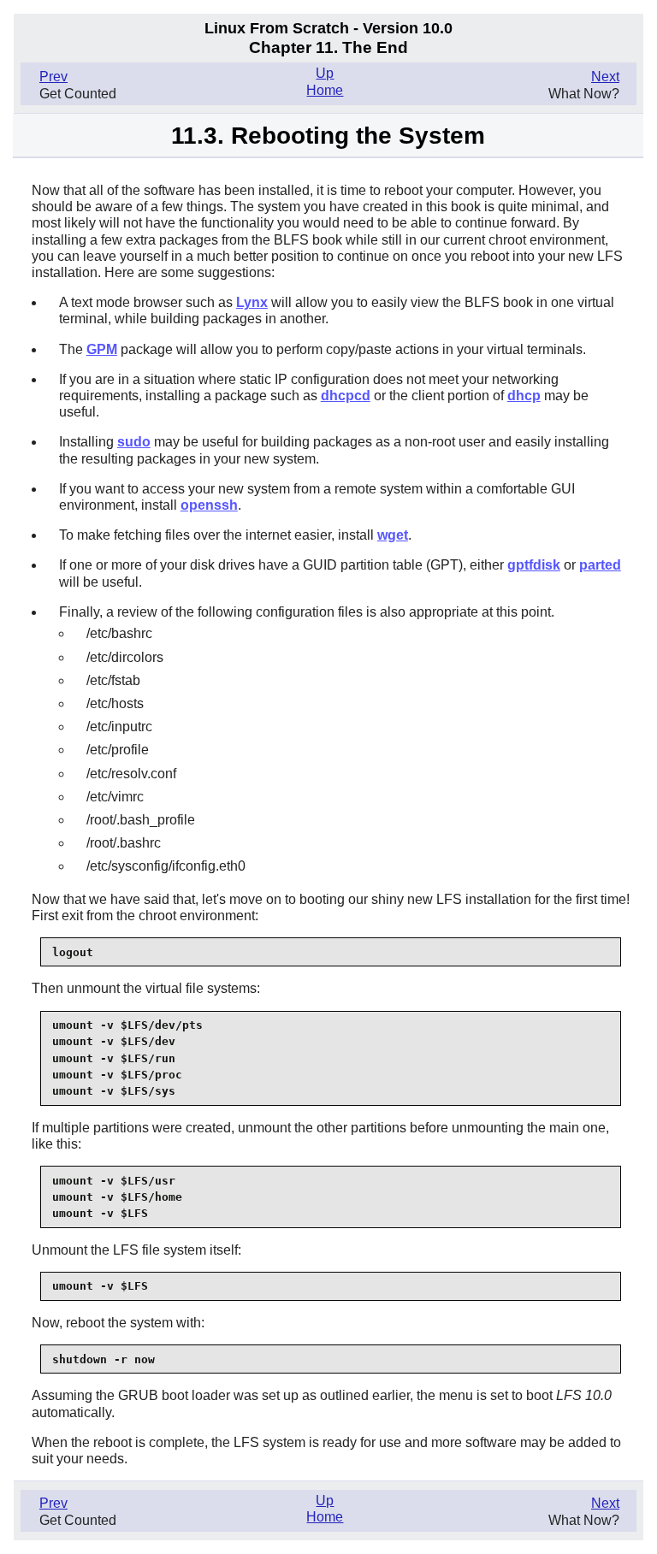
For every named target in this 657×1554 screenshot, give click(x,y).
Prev (53, 76)
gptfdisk (533, 565)
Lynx (252, 302)
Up (325, 73)
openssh (209, 505)
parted (600, 565)
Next (605, 76)
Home (324, 90)
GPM (101, 349)
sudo (134, 441)
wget (392, 535)
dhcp (524, 395)
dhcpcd (345, 395)
